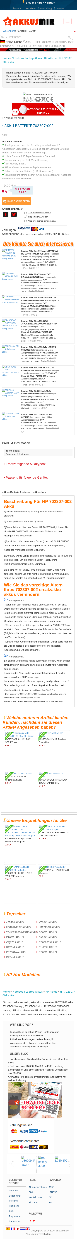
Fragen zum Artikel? (38, 217)
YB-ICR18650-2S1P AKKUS (22, 932)
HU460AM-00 (47, 42)
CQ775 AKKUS (14, 942)
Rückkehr (31, 8)
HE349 (44, 46)
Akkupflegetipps (37, 1187)
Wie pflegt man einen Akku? (42, 221)
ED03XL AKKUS (48, 952)
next (69, 1164)
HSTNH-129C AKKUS (18, 927)
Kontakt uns (35, 1197)
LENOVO (53, 1192)
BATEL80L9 (33, 42)
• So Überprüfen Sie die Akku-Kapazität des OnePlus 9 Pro (29, 690)
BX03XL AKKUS (48, 937)
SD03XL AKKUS (48, 932)
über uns (16, 8)
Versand (60, 8)
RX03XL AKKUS (15, 947)
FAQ (31, 1192)
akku (40, 234)
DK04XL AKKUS (15, 957)
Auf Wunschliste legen (39, 212)
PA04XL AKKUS (15, 937)
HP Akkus (50, 58)
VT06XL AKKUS (48, 922)
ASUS (51, 1187)
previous (11, 1164)
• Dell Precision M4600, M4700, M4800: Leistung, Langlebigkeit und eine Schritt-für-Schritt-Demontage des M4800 (35, 696)
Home (6, 58)
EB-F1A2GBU (33, 46)
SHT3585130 (18, 46)
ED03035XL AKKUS (50, 942)
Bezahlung (46, 8)
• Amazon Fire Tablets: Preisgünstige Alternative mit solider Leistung (33, 701)
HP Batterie (64, 234)
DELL (51, 1197)
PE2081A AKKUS (15, 952)
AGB (11, 1211)
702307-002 (51, 234)
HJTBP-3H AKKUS (49, 927)
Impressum (15, 1216)
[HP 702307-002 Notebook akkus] (38, 94)
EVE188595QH (57, 46)
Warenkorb (9, 30)
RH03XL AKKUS (48, 947)
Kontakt (50, 2)
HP (50, 1202)
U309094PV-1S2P (64, 42)
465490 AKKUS (15, 922)
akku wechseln (28, 234)
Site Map (33, 1202)
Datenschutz (16, 1221)
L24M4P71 (5, 46)
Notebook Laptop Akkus (27, 58)
